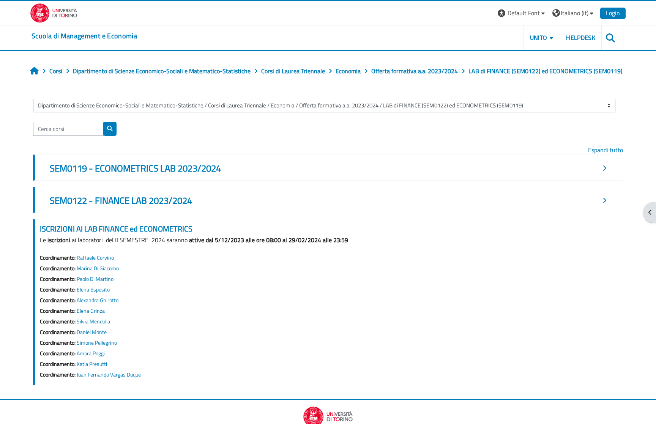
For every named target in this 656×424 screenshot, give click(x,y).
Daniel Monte (92, 332)
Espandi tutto (605, 149)
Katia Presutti (92, 364)
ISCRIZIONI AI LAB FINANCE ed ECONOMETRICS (116, 229)
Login (613, 12)
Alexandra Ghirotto (97, 300)
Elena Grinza (91, 311)
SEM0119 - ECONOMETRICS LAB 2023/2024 (135, 168)
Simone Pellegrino (97, 343)
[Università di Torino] (53, 12)
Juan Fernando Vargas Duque (109, 374)
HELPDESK (580, 37)
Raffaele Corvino (95, 258)
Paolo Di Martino (95, 279)
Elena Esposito (93, 289)
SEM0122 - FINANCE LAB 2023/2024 (121, 200)
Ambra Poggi (91, 353)
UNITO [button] (538, 37)
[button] (522, 13)
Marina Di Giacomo (98, 268)
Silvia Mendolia (93, 321)
